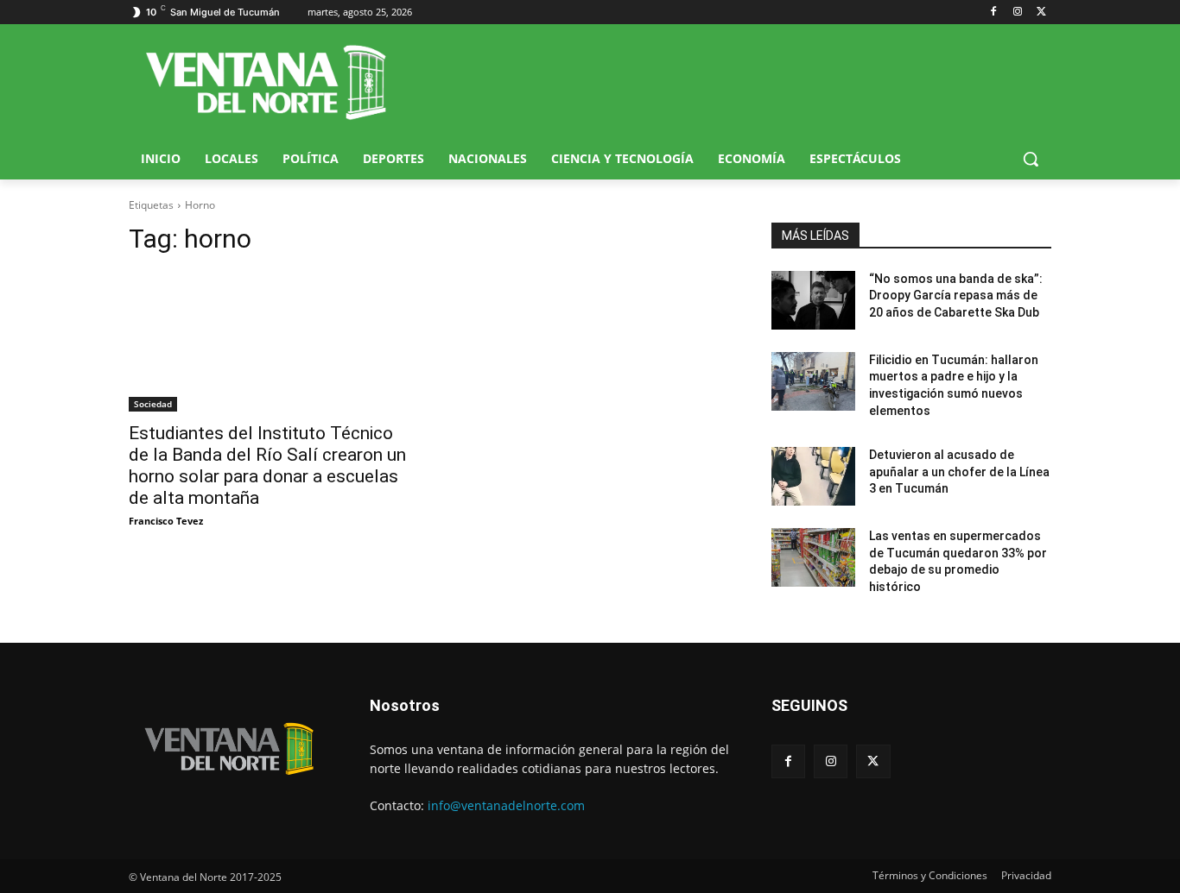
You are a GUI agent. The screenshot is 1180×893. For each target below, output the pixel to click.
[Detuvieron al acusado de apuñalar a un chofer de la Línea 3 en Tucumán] (813, 476)
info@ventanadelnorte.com (506, 805)
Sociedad (153, 404)
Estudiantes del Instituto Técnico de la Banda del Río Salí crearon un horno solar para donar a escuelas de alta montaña (267, 465)
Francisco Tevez (166, 520)
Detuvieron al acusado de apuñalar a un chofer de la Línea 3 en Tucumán (959, 471)
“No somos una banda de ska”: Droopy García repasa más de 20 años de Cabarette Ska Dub (956, 295)
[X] (1041, 12)
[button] (1030, 158)
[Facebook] (994, 12)
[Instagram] (1017, 12)
